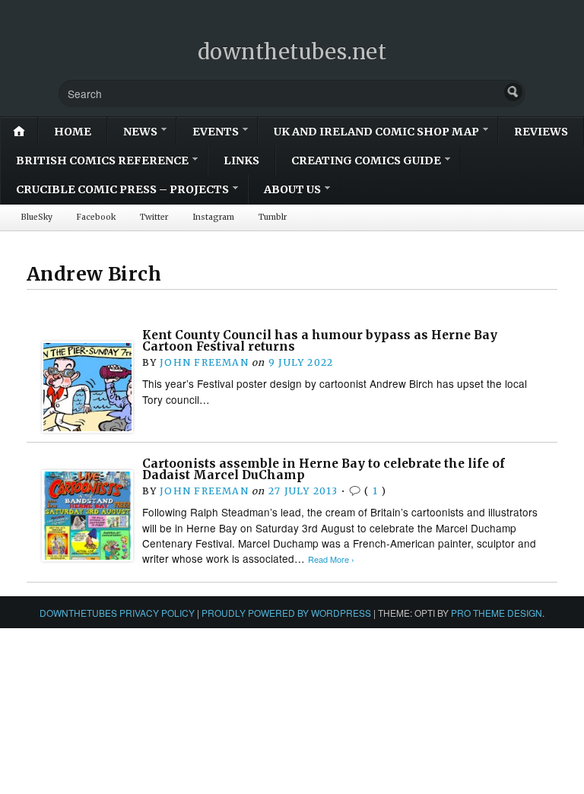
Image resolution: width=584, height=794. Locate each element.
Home (72, 131)
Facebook (96, 217)
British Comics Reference (102, 160)
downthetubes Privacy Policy (117, 612)
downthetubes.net (292, 52)
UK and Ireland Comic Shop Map (376, 131)
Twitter (154, 217)
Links (241, 160)
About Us (292, 189)
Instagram (213, 217)
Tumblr (273, 217)
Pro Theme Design (496, 612)
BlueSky (36, 217)
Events (215, 131)
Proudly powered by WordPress (286, 612)
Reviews (541, 131)
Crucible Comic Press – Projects (122, 189)
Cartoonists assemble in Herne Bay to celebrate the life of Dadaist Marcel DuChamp (323, 469)
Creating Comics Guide (366, 160)
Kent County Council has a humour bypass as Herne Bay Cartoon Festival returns (319, 341)
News (140, 131)
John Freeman (204, 362)
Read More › (331, 559)
